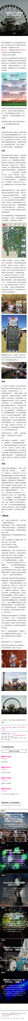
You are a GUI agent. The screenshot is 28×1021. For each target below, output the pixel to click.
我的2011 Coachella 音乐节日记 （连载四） (14, 948)
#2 (5, 50)
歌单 (23, 1018)
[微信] (16, 23)
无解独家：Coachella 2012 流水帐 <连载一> (14, 851)
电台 (17, 1018)
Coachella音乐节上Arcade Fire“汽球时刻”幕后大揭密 (14, 916)
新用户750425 (6, 778)
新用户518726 (6, 756)
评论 (11, 1018)
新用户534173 (6, 767)
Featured (19, 727)
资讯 (5, 1018)
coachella (6, 727)
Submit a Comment (14, 751)
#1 (4, 50)
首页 (2, 1018)
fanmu (13, 19)
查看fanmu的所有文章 (21, 735)
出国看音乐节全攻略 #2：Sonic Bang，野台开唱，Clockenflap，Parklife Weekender (14, 817)
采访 (8, 1018)
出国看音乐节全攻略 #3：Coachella (14, 13)
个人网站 (13, 733)
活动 (20, 1018)
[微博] (18, 23)
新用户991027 (6, 789)
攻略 (10, 727)
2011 (20, 50)
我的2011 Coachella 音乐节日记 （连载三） (14, 980)
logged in (10, 805)
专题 (23, 727)
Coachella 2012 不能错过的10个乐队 (14, 883)
